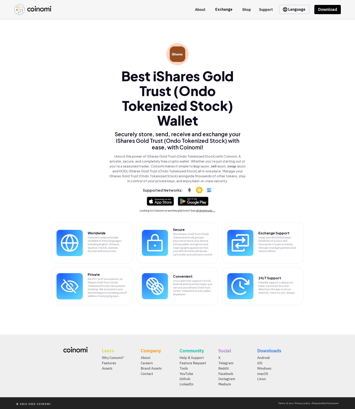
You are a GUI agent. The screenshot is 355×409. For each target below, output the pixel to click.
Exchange (223, 9)
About (200, 9)
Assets (107, 368)
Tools (184, 368)
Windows (264, 368)
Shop (246, 9)
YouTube (186, 373)
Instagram (226, 379)
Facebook (225, 373)
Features (109, 363)
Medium (224, 384)
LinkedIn (187, 384)
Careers (147, 363)
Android (263, 357)
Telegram (226, 363)
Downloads (269, 351)
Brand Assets (151, 368)
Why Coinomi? (113, 357)
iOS (259, 363)
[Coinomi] (32, 13)
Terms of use (285, 403)
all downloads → (206, 210)
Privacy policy (302, 403)
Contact (147, 373)
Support (266, 9)
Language (296, 9)
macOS (262, 373)
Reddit (223, 368)
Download (327, 9)
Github (185, 379)
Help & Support (192, 357)
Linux (261, 379)
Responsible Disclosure (325, 403)
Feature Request (193, 363)
